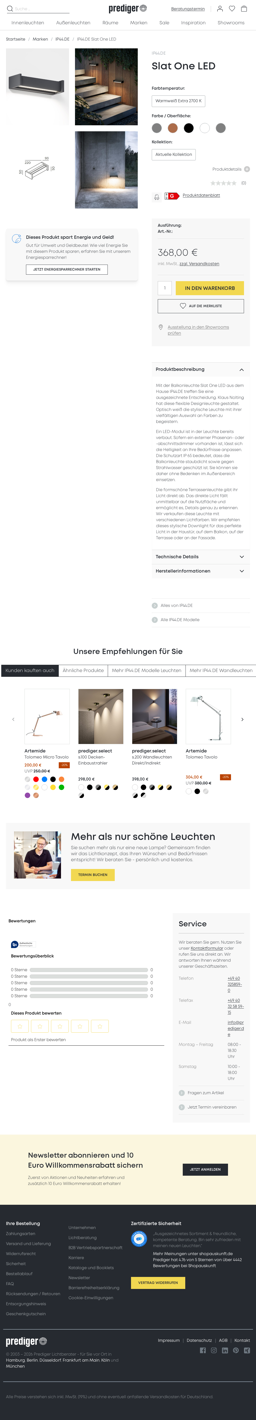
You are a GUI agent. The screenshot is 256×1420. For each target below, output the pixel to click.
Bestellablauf (19, 1274)
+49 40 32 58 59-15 (236, 1006)
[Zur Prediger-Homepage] (128, 9)
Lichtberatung (82, 1238)
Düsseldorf (50, 1360)
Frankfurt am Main (81, 1360)
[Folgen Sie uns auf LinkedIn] (225, 1351)
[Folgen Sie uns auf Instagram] (214, 1351)
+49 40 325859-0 (235, 984)
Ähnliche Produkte (83, 671)
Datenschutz (200, 1340)
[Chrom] (27, 787)
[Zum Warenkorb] (244, 9)
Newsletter (79, 1278)
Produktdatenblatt (201, 195)
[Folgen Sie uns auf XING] (247, 1351)
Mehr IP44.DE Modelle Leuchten (147, 671)
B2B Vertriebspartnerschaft (95, 1248)
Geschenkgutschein (26, 1314)
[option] (178, 101)
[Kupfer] (36, 795)
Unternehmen (82, 1228)
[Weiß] (45, 787)
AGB (223, 1340)
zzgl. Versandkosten (199, 264)
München (15, 1366)
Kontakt (242, 1340)
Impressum (169, 1340)
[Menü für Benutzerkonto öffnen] (220, 9)
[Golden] (36, 787)
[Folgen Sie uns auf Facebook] (203, 1351)
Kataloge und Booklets (91, 1268)
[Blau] (45, 779)
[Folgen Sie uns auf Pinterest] (236, 1351)
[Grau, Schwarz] (98, 787)
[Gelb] (53, 787)
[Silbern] (27, 779)
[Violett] (27, 795)
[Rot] (36, 779)
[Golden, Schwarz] (107, 787)
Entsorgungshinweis (26, 1304)
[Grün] (61, 787)
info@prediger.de (236, 1028)
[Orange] (61, 779)
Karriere (76, 1258)
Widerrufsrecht (21, 1254)
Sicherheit (16, 1264)
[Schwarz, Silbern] (143, 795)
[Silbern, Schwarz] (81, 795)
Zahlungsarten (20, 1234)
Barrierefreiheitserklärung (94, 1288)
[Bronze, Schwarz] (115, 787)
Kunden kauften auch (30, 671)
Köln (105, 1360)
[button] (205, 1170)
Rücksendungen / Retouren (33, 1294)
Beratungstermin (188, 9)
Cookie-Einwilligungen (90, 1298)
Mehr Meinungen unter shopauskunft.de (193, 1254)
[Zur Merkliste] (232, 9)
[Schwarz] (53, 779)
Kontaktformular (207, 948)
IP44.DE (159, 53)
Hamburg (15, 1360)
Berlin (32, 1360)
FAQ (10, 1284)
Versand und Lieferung (28, 1244)
